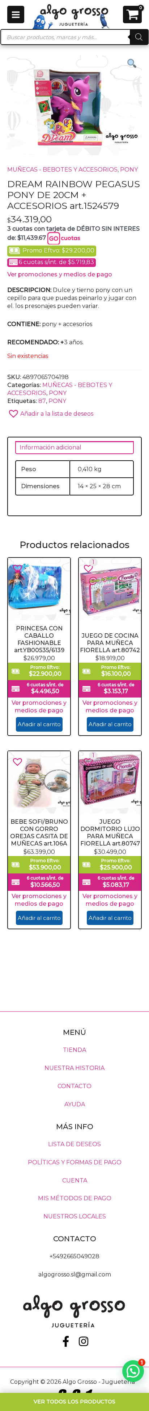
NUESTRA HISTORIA (74, 1068)
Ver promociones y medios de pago (59, 274)
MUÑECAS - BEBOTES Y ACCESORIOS (62, 169)
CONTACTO (74, 1086)
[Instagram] (83, 1341)
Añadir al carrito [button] (39, 724)
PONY (129, 169)
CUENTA (74, 1180)
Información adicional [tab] (50, 447)
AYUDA (74, 1104)
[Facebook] (65, 1341)
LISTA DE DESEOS (74, 1143)
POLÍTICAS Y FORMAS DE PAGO (75, 1162)
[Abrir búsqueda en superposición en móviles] (74, 37)
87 (42, 401)
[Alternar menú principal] (15, 14)
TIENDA (74, 1049)
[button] (74, 411)
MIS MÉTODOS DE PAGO (74, 1198)
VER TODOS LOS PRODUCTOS (74, 1401)
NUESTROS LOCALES (74, 1216)
